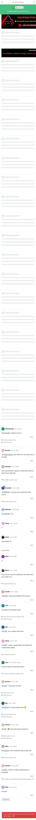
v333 (5, 631)
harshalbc (7, 433)
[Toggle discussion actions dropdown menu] (34, 2)
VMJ (5, 729)
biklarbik (7, 492)
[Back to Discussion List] (2, 2)
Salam (6, 596)
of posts (17, 2)
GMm (5, 770)
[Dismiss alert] (13, 816)
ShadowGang (8, 455)
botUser (6, 707)
